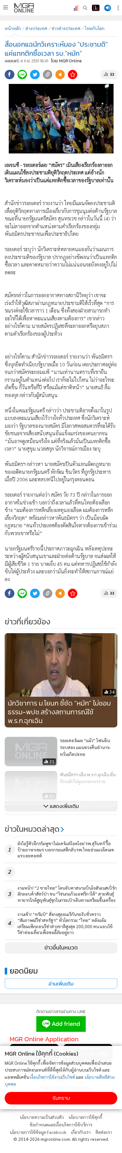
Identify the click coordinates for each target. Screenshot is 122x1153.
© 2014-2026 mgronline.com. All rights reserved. (61, 1139)
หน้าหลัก (13, 28)
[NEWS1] (95, 8)
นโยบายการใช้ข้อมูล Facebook (38, 1132)
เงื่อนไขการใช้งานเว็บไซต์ (52, 1077)
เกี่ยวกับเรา (81, 1132)
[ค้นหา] (85, 8)
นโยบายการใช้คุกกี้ (85, 1117)
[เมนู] (5, 7)
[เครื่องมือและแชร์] (119, 8)
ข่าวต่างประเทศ (66, 28)
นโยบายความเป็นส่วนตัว (42, 1117)
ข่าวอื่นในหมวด (61, 948)
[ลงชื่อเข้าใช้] (107, 8)
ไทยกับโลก (94, 28)
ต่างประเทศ (36, 28)
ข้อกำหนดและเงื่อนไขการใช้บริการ (61, 1124)
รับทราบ (61, 1098)
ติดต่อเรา (103, 1132)
